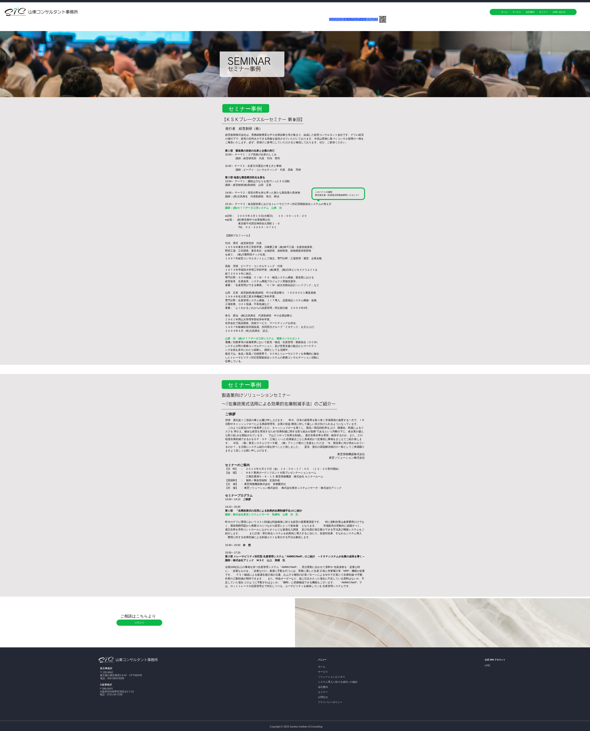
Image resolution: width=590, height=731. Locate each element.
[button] (139, 623)
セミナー (323, 692)
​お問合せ (323, 697)
